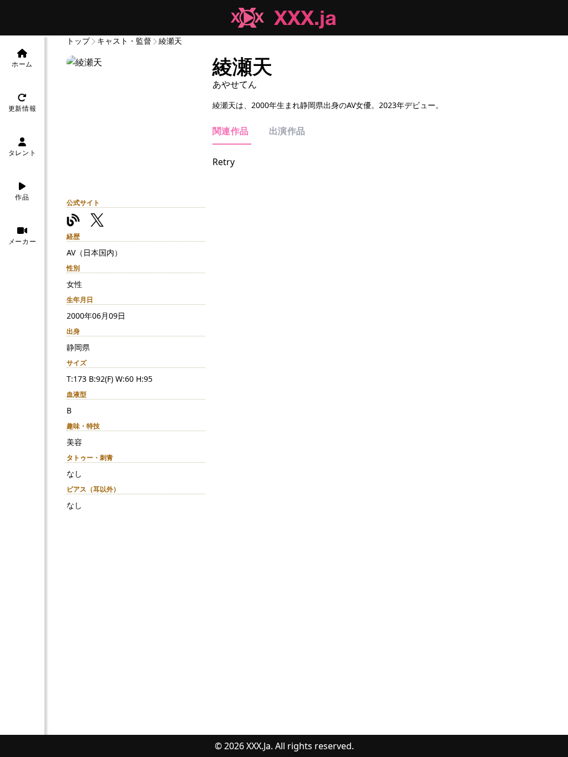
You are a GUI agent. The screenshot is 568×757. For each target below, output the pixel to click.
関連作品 (231, 131)
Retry (223, 162)
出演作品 (287, 131)
